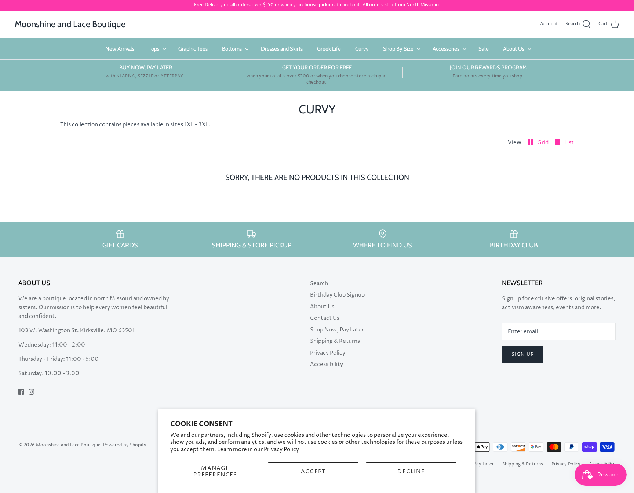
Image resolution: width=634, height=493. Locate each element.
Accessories (446, 49)
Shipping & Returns (335, 341)
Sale (483, 49)
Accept (313, 471)
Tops (154, 49)
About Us (513, 49)
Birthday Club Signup (337, 295)
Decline (411, 471)
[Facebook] (21, 392)
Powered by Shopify (124, 445)
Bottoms (232, 49)
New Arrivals (119, 49)
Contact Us (324, 318)
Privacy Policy (281, 449)
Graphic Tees (193, 49)
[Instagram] (31, 392)
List (569, 142)
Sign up (522, 354)
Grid (543, 142)
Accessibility (326, 364)
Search (319, 283)
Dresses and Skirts (282, 49)
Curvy (362, 49)
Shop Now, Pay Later (337, 330)
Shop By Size (398, 49)
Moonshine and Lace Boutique (68, 445)
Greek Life (329, 49)
